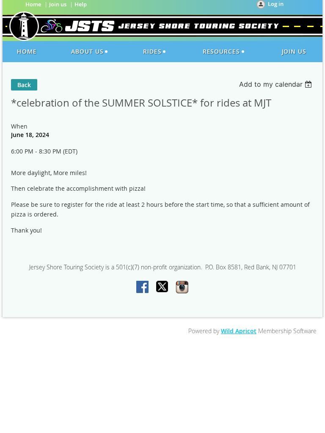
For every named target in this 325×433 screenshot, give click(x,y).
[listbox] (276, 84)
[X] (162, 287)
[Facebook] (143, 287)
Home (33, 4)
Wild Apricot (238, 331)
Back (24, 85)
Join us (57, 4)
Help (80, 4)
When (19, 126)
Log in (276, 4)
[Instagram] (182, 287)
